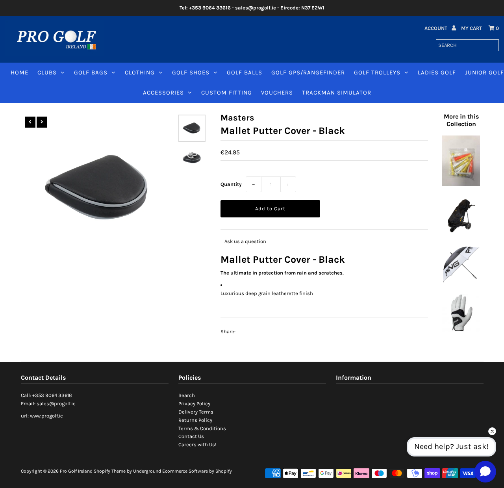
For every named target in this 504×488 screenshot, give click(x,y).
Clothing (140, 72)
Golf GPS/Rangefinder (308, 72)
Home (19, 72)
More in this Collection (461, 120)
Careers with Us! (197, 444)
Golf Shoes (190, 72)
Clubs (47, 72)
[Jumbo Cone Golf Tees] (461, 184)
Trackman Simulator (336, 92)
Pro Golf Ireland (76, 471)
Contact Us (191, 436)
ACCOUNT (436, 28)
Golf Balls (244, 72)
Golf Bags (90, 72)
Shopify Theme (110, 471)
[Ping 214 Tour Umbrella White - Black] (461, 281)
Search (186, 395)
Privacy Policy (194, 403)
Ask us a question (245, 241)
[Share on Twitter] (261, 331)
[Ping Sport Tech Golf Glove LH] (461, 330)
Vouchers (277, 92)
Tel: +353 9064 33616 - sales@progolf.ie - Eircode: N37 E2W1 (252, 8)
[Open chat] (485, 471)
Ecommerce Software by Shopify (197, 471)
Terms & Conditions (202, 428)
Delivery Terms (195, 412)
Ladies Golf (437, 72)
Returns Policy (195, 420)
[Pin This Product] (276, 331)
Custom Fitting (226, 92)
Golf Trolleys (377, 72)
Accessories (163, 92)
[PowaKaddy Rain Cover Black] (461, 233)
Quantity (231, 184)
